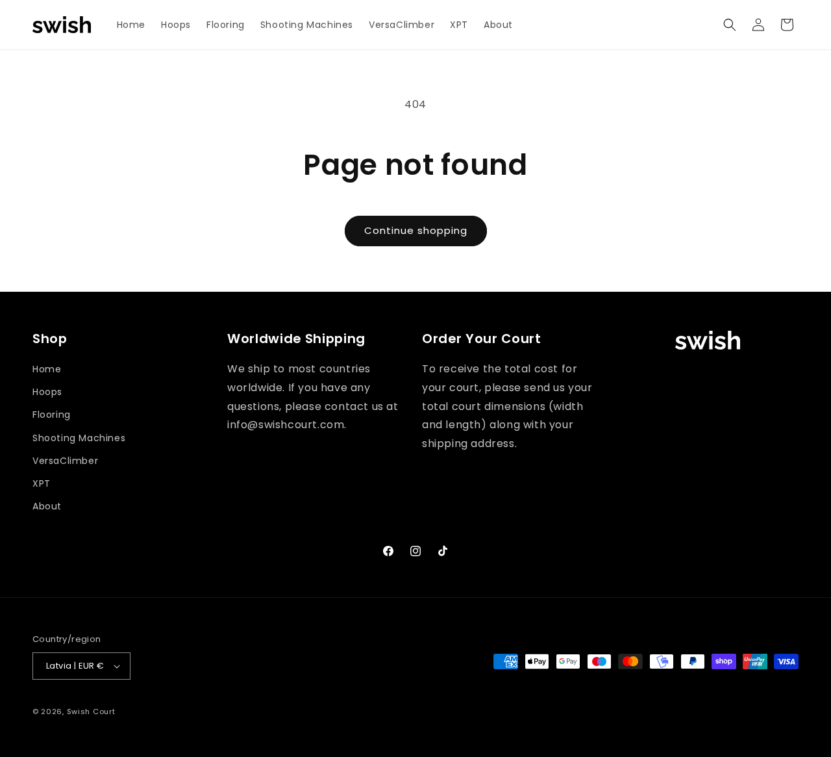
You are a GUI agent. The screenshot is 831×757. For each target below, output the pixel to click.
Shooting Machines (78, 437)
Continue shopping (415, 230)
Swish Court (91, 711)
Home (46, 369)
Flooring (51, 414)
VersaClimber (65, 460)
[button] (729, 24)
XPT (41, 483)
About (47, 506)
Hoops (47, 391)
